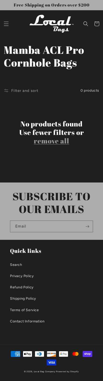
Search (16, 265)
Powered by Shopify (67, 371)
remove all (51, 140)
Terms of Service (24, 310)
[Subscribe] (87, 226)
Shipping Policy (23, 298)
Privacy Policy (22, 276)
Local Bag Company (45, 371)
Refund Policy (22, 287)
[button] (6, 23)
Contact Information (27, 321)
